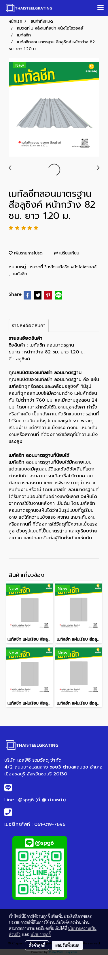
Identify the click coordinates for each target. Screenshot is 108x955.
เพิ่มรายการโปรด (28, 253)
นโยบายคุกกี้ (41, 934)
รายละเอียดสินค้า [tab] (29, 325)
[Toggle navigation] (100, 8)
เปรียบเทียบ (68, 253)
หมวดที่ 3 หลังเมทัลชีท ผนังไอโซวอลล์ (63, 267)
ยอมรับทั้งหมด (67, 945)
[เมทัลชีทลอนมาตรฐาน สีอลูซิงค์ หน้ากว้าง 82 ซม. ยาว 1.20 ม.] (54, 107)
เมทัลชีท (20, 274)
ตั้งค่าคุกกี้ (37, 945)
